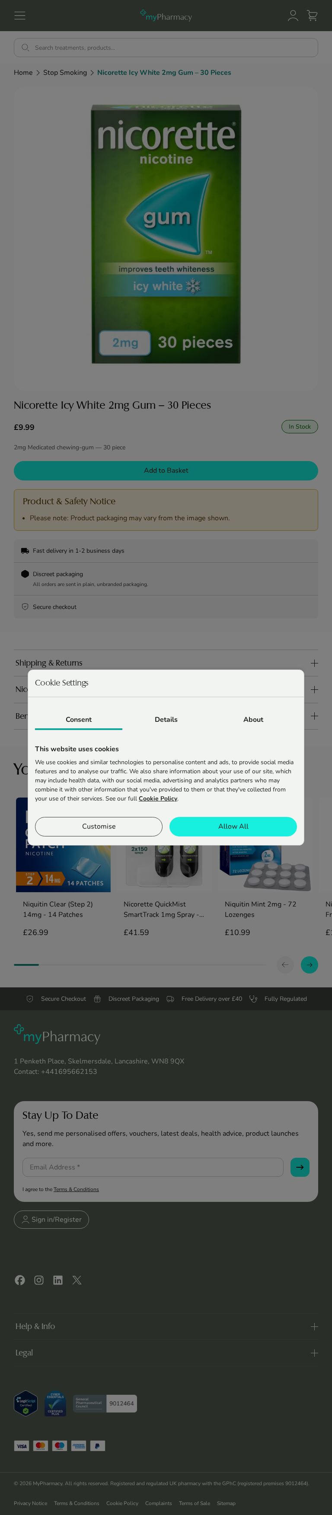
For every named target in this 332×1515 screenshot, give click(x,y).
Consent (79, 719)
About (253, 719)
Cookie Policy (158, 798)
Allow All (233, 826)
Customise (99, 826)
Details (166, 719)
